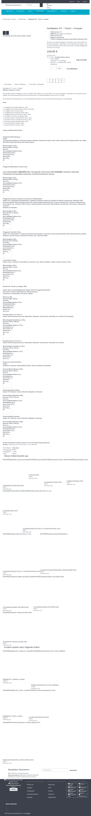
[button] (63, 1)
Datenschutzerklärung (13, 775)
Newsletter (29, 797)
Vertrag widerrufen (11, 804)
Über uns (72, 1)
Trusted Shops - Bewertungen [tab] (36, 84)
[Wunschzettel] (66, 1)
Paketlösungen (60, 37)
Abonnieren (73, 770)
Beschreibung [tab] (7, 84)
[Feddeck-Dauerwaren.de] (13, 5)
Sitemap (50, 791)
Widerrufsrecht (52, 797)
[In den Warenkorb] (4, 26)
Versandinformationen (32, 794)
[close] (4, 29)
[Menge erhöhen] (58, 71)
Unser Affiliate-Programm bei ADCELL (13, 786)
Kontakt (85, 1)
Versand (28, 813)
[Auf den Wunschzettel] (7, 33)
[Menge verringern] (48, 68)
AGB (49, 787)
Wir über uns (30, 784)
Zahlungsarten (30, 791)
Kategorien (30, 787)
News (78, 1)
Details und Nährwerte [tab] (20, 84)
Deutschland (15, 447)
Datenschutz (51, 784)
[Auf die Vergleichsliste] (4, 33)
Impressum (51, 794)
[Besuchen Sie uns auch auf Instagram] (9, 810)
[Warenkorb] (78, 6)
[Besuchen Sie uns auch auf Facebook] (9, 808)
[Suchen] (41, 5)
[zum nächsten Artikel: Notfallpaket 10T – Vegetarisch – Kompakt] (49, 20)
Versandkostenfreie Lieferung (62, 57)
